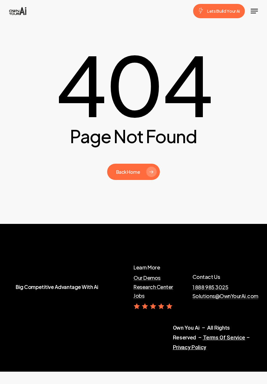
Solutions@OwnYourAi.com (225, 296)
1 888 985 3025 (210, 287)
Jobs (139, 296)
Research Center (153, 287)
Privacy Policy (189, 347)
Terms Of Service (224, 337)
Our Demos (147, 278)
